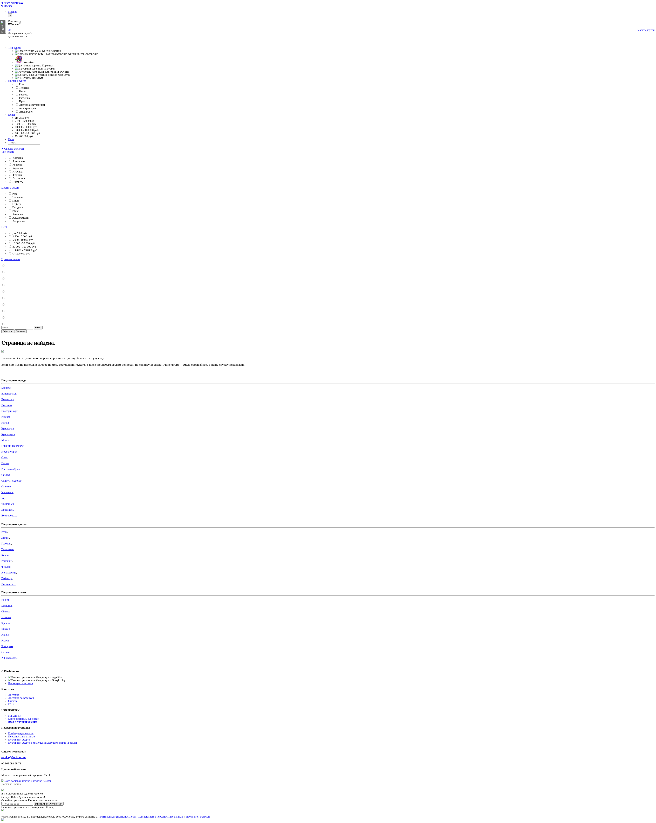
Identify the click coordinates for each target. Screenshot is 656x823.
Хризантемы (8, 572)
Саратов (6, 486)
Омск (4, 457)
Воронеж (6, 405)
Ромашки (6, 560)
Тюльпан (24, 87)
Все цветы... (8, 584)
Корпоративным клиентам (23, 718)
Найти (38, 327)
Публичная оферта (19, 739)
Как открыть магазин (20, 683)
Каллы (5, 555)
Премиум (17, 181)
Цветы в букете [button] (17, 80)
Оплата (12, 701)
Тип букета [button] (14, 47)
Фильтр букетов (10, 2)
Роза (21, 84)
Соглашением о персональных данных (160, 816)
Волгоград (7, 399)
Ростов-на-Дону (10, 469)
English (5, 599)
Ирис (21, 101)
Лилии (5, 537)
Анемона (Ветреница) (31, 104)
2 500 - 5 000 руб (22, 236)
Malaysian (6, 605)
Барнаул (6, 387)
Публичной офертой (198, 816)
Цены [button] (11, 114)
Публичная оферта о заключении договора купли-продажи (42, 742)
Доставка (13, 694)
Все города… (9, 515)
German (5, 652)
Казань (5, 422)
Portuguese (7, 646)
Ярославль (7, 509)
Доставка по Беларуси (21, 697)
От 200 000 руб (21, 253)
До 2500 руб (19, 233)
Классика (17, 157)
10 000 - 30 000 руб (23, 243)
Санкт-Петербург (11, 480)
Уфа (3, 498)
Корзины (17, 168)
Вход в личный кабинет (22, 721)
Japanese (6, 617)
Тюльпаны (7, 549)
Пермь (5, 463)
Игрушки (17, 171)
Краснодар (7, 428)
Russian (5, 628)
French (5, 640)
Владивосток (9, 393)
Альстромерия (27, 108)
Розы (4, 531)
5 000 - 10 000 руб (22, 239)
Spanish (5, 623)
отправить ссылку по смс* (48, 804)
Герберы (6, 543)
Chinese (5, 611)
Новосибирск (9, 451)
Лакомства (18, 178)
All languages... (9, 657)
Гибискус (6, 578)
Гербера (23, 94)
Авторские (18, 161)
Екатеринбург (9, 411)
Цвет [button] (11, 139)
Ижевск (5, 416)
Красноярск (8, 434)
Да (9, 30)
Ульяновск (7, 492)
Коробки (17, 164)
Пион (22, 91)
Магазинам (14, 715)
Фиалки (6, 566)
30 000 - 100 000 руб (24, 246)
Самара (5, 474)
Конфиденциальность (20, 733)
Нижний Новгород (12, 445)
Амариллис (25, 111)
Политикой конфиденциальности (117, 816)
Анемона (17, 214)
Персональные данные (21, 736)
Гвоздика (24, 97)
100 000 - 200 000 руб (24, 250)
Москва (7, 5)
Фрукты (17, 175)
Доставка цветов (11, 784)
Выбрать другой (645, 30)
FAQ (11, 704)
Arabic (5, 634)
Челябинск (7, 503)
